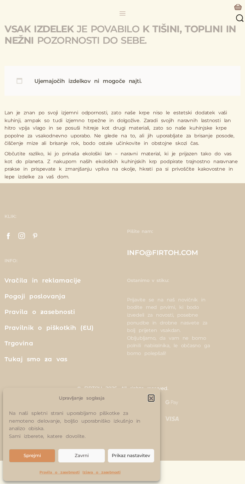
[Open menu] (122, 13)
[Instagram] (21, 235)
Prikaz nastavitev (131, 455)
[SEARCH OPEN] (240, 18)
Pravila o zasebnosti (59, 472)
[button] (151, 398)
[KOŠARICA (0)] (238, 7)
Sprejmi (32, 455)
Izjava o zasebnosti (101, 472)
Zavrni (82, 455)
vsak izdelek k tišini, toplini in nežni (120, 34)
